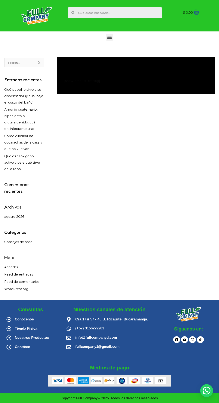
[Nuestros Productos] (8, 337)
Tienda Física (26, 328)
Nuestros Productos (32, 338)
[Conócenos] (8, 319)
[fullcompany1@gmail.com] (68, 347)
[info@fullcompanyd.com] (68, 337)
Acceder (11, 267)
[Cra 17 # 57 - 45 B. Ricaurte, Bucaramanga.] (68, 319)
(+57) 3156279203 (89, 328)
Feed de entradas (18, 274)
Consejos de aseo (18, 242)
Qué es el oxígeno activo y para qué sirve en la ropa (22, 162)
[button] (109, 37)
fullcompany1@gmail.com (97, 347)
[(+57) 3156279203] (68, 328)
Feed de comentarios (21, 282)
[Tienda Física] (8, 328)
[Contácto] (8, 347)
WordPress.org (16, 289)
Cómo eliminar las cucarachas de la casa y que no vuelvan (23, 142)
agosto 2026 (14, 217)
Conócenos (24, 319)
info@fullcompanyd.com (96, 337)
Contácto (22, 347)
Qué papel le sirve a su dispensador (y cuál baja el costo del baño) (23, 95)
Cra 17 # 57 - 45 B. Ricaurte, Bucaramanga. (111, 319)
